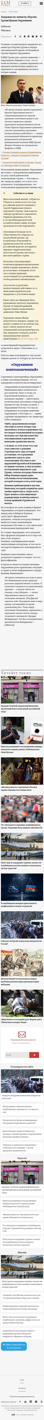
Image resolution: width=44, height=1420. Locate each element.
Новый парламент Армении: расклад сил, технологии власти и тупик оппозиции (21, 1307)
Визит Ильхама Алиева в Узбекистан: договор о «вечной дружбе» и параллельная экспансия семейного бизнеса (22, 1134)
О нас (22, 1380)
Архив (4, 12)
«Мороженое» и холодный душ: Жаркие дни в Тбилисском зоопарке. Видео (21, 1021)
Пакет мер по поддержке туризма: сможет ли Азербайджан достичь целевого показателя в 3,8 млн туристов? (21, 866)
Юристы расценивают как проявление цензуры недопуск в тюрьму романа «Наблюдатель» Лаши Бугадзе (21, 750)
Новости (22, 1158)
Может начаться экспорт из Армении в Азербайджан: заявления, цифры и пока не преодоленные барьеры (21, 1320)
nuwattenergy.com (28, 338)
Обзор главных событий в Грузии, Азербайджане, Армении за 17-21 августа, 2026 (20, 1109)
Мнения (22, 1252)
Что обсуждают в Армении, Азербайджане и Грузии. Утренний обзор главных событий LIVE (21, 826)
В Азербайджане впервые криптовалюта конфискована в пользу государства (19, 904)
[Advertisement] (22, 650)
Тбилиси (5, 30)
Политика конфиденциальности (22, 1396)
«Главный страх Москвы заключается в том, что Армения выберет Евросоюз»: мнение (22, 1296)
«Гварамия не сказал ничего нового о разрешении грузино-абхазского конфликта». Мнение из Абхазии (19, 1334)
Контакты (22, 1388)
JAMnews (6, 26)
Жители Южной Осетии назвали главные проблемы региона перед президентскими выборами (20, 982)
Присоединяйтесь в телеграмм (15, 1346)
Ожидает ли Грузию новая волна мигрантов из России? (21, 942)
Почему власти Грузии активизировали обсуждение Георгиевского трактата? (20, 1121)
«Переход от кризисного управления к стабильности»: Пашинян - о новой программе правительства (19, 1148)
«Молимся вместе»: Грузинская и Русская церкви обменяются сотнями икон (19, 788)
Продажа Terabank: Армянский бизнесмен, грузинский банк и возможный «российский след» (20, 709)
